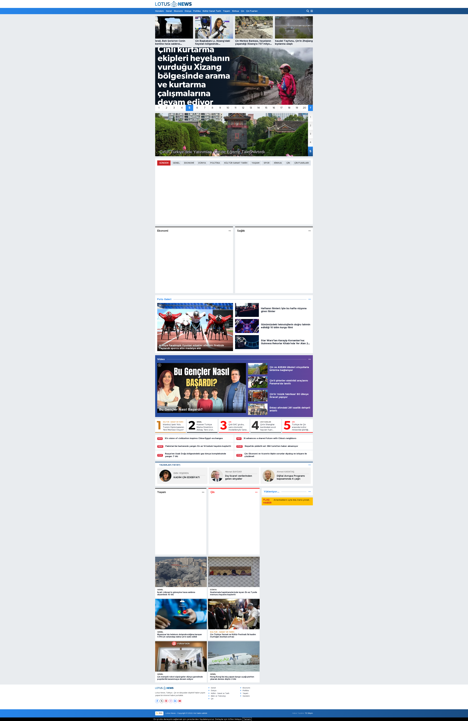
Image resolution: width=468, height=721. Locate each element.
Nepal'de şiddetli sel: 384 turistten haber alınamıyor (271, 446)
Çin (242, 11)
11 (235, 108)
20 (304, 108)
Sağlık (241, 231)
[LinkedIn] (175, 701)
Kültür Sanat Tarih (212, 11)
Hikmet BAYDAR (233, 472)
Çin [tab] (288, 163)
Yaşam (226, 11)
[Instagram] (171, 701)
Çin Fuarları (252, 11)
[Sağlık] (309, 231)
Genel (169, 11)
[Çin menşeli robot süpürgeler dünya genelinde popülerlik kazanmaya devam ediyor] (181, 656)
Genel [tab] (176, 163)
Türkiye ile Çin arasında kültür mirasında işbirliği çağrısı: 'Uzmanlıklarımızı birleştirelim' (300, 427)
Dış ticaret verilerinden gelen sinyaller (238, 477)
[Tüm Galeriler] (309, 299)
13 (251, 108)
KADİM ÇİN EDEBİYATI (187, 477)
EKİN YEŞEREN (181, 473)
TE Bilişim (309, 713)
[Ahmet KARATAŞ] (269, 476)
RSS (160, 713)
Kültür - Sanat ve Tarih (173, 422)
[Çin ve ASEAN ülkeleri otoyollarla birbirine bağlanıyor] (258, 369)
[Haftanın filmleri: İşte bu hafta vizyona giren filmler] (247, 310)
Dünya (188, 11)
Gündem (159, 11)
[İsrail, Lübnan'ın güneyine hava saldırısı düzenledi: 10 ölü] (181, 572)
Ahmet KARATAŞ (285, 472)
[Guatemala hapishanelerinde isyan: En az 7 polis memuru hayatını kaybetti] (234, 572)
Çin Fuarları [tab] (301, 163)
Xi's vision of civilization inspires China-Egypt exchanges (194, 438)
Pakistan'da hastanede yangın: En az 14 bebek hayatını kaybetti (198, 446)
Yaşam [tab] (255, 163)
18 (289, 108)
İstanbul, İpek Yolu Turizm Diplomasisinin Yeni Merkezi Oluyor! (173, 427)
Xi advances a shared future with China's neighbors (270, 438)
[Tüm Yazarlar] (309, 465)
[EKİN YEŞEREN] (165, 476)
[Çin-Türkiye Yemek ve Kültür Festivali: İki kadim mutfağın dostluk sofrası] (234, 614)
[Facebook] (157, 701)
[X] (162, 701)
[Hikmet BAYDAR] (217, 476)
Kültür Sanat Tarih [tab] (235, 163)
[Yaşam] (203, 492)
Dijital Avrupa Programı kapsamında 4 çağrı (291, 477)
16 (274, 108)
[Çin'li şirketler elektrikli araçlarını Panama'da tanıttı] (258, 382)
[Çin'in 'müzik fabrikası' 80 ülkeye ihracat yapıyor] (258, 396)
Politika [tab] (215, 163)
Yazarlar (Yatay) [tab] (169, 465)
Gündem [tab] (163, 163)
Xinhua (235, 11)
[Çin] (256, 492)
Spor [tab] (266, 163)
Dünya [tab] (202, 163)
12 (243, 108)
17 (281, 108)
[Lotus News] (173, 3)
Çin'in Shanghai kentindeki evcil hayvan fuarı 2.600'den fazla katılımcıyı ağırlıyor (269, 427)
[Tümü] (309, 492)
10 (228, 108)
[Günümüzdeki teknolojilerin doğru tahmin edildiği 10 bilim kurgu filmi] (247, 326)
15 (266, 108)
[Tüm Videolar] (309, 359)
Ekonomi (178, 11)
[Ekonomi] (230, 231)
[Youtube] (180, 701)
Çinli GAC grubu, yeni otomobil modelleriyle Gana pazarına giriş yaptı (238, 427)
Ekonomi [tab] (189, 163)
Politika (197, 11)
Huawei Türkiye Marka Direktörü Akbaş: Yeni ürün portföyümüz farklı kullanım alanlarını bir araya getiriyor (206, 427)
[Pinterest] (166, 701)
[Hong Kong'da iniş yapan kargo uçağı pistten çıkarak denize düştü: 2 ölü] (234, 656)
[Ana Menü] (311, 11)
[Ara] (308, 11)
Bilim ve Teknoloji (218, 696)
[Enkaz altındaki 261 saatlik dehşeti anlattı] (258, 409)
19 (297, 108)
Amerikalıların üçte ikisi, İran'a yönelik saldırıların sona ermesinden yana (308, 500)
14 (258, 108)
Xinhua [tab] (278, 163)
